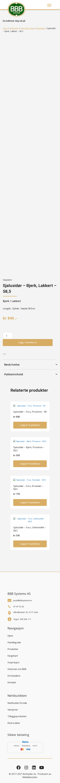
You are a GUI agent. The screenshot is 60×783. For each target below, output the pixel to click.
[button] (30, 364)
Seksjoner (13, 28)
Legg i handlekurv (27, 342)
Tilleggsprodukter (17, 716)
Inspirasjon (13, 662)
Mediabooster (29, 777)
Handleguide (14, 642)
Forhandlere (14, 675)
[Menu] (49, 5)
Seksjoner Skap (27, 28)
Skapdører (40, 28)
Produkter (13, 649)
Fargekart (13, 655)
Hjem (5, 28)
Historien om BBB (17, 669)
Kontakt (12, 682)
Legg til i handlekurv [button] (30, 425)
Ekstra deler (14, 723)
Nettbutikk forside (17, 703)
